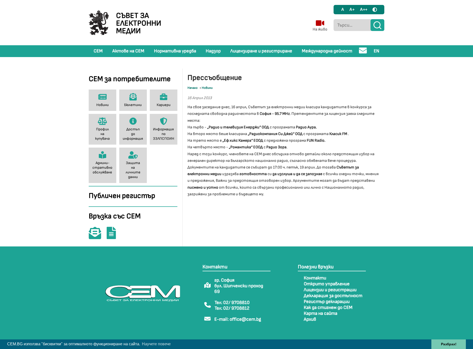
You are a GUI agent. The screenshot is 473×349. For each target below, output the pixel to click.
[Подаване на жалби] (114, 236)
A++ (363, 9)
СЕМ (98, 51)
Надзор (213, 51)
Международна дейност (327, 51)
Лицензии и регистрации (330, 290)
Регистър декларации (327, 301)
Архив (310, 319)
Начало (192, 88)
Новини (207, 88)
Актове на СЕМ (128, 51)
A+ (352, 9)
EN (376, 51)
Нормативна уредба (175, 51)
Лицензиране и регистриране (261, 51)
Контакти (315, 278)
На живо (320, 29)
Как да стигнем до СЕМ (328, 307)
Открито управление (327, 284)
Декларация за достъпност (333, 296)
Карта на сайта (320, 313)
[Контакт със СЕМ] (97, 236)
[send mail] (363, 52)
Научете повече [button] (156, 344)
